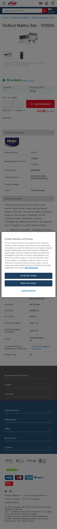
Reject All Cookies (28, 283)
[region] (28, 264)
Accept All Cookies (28, 275)
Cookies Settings (28, 290)
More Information (31, 268)
